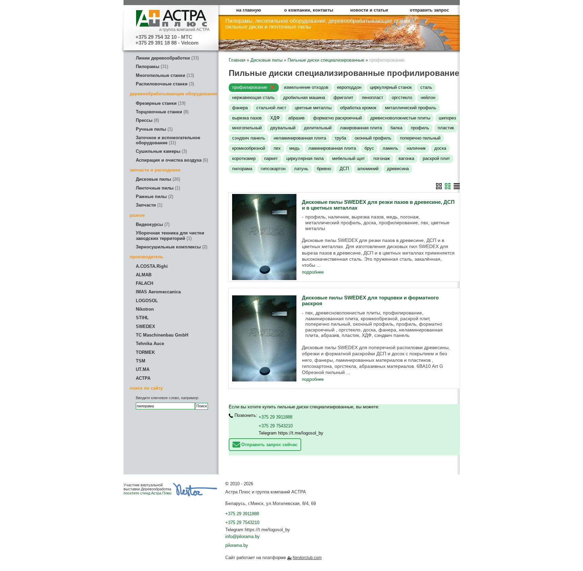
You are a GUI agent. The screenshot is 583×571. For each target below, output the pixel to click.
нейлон (428, 97)
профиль (420, 127)
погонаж (381, 158)
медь (294, 148)
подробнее (313, 272)
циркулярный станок (391, 87)
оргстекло (402, 97)
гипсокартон (273, 168)
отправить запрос (429, 10)
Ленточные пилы (157, 188)
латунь (301, 168)
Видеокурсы (152, 224)
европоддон (349, 87)
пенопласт (372, 97)
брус (369, 148)
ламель (390, 148)
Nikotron (145, 309)
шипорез (447, 117)
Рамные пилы (154, 196)
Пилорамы (151, 66)
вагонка (406, 158)
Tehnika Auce (150, 343)
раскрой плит (436, 158)
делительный (317, 127)
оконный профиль (373, 138)
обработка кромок (358, 107)
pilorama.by (236, 545)
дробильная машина (304, 97)
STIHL (142, 317)
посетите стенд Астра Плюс (148, 493)
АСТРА (143, 378)
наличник (416, 148)
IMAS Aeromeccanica (158, 291)
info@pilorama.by (242, 536)
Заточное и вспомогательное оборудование (168, 140)
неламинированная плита (300, 138)
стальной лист (271, 107)
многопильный (247, 127)
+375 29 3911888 (275, 417)
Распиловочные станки (164, 83)
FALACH (144, 283)
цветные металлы (313, 107)
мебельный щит (348, 158)
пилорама (242, 168)
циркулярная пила (305, 158)
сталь (426, 87)
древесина (398, 168)
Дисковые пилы (157, 179)
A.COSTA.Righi (152, 266)
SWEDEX (145, 326)
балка (396, 127)
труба (340, 138)
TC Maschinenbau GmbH (162, 335)
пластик (446, 127)
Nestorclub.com (307, 557)
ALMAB (143, 274)
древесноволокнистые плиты (400, 117)
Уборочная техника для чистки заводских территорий (170, 235)
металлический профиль (410, 107)
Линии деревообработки (166, 58)
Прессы (147, 120)
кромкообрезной (248, 148)
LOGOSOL (147, 300)
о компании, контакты (308, 10)
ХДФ (275, 117)
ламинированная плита (332, 148)
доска (440, 148)
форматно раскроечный (337, 117)
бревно (324, 168)
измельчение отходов (306, 87)
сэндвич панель (248, 138)
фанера (240, 107)
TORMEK (145, 352)
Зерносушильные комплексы (171, 246)
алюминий (367, 168)
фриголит (343, 97)
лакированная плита (361, 127)
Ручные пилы (153, 129)
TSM (140, 360)
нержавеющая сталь (253, 97)
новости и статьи (369, 10)
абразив (296, 117)
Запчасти (148, 205)
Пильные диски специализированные (326, 60)
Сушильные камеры (160, 151)
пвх (277, 148)
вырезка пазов (247, 117)
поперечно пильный (420, 138)
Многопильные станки (164, 75)
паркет (271, 158)
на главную (248, 10)
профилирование (249, 87)
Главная (237, 60)
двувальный (282, 127)
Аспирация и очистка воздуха (171, 160)
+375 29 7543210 (276, 425)
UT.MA (142, 369)
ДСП (344, 168)
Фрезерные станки (160, 103)
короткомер (244, 158)
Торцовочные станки (161, 111)
